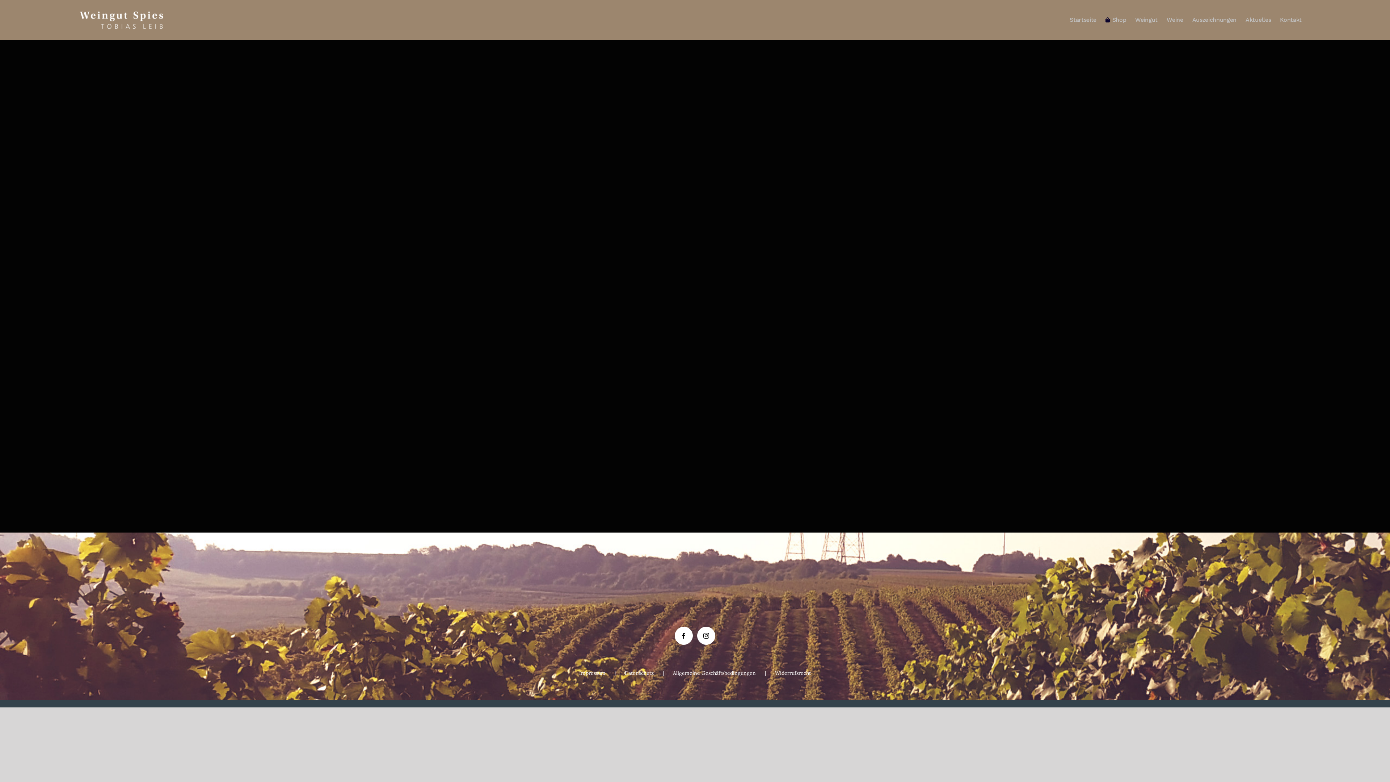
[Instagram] (706, 636)
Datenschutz (639, 673)
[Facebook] (684, 636)
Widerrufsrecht (793, 673)
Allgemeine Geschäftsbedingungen (714, 673)
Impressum (592, 673)
